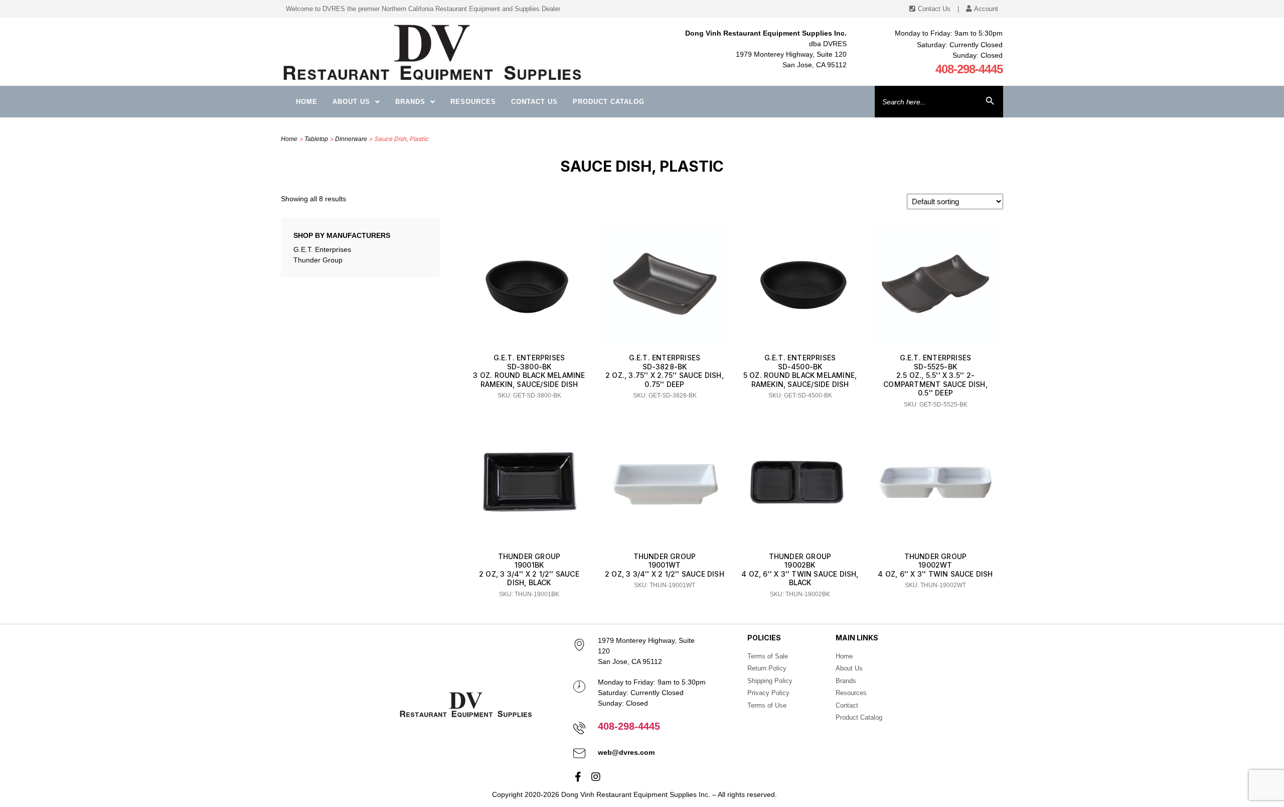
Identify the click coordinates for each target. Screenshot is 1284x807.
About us (351, 101)
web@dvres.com (626, 752)
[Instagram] (596, 777)
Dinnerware (351, 139)
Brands (410, 101)
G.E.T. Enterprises (322, 249)
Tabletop (316, 139)
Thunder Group (318, 260)
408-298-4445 (969, 69)
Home (306, 101)
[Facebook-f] (578, 777)
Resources (473, 101)
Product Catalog (609, 101)
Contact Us (534, 101)
